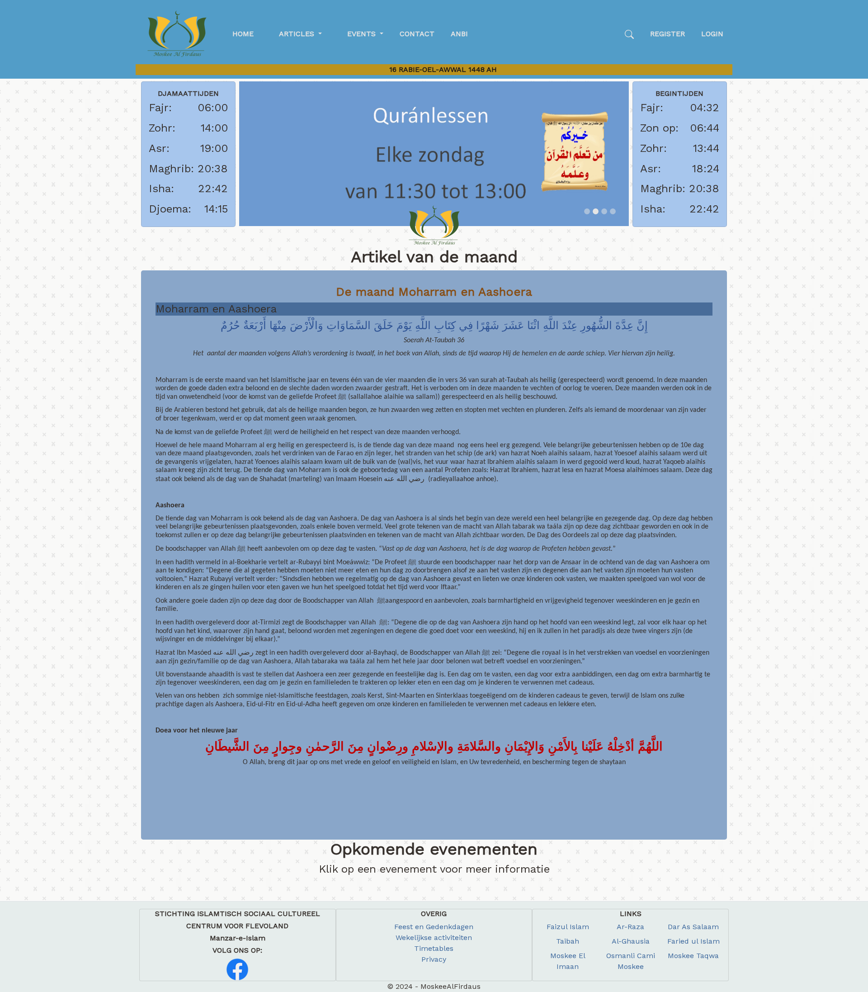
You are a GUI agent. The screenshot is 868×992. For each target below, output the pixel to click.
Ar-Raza (630, 926)
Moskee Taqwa (693, 955)
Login (712, 33)
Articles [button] (297, 33)
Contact (417, 33)
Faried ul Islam (693, 941)
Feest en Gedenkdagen (433, 926)
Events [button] (362, 33)
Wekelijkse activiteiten (434, 937)
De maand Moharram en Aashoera (434, 291)
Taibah (567, 941)
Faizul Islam (568, 926)
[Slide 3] (604, 211)
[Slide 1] (587, 211)
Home (243, 33)
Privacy (433, 959)
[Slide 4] (613, 211)
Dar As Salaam (693, 926)
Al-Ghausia (631, 941)
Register (667, 33)
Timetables (433, 948)
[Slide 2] (596, 211)
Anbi (459, 33)
